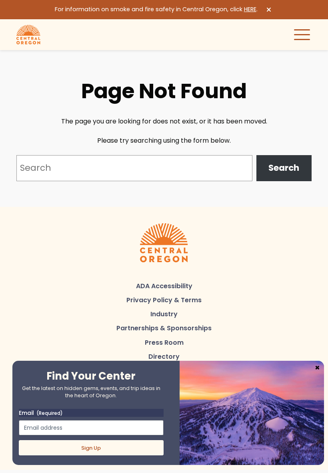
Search (283, 168)
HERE (250, 9)
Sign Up (91, 448)
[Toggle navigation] (302, 34)
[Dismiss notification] (269, 9)
